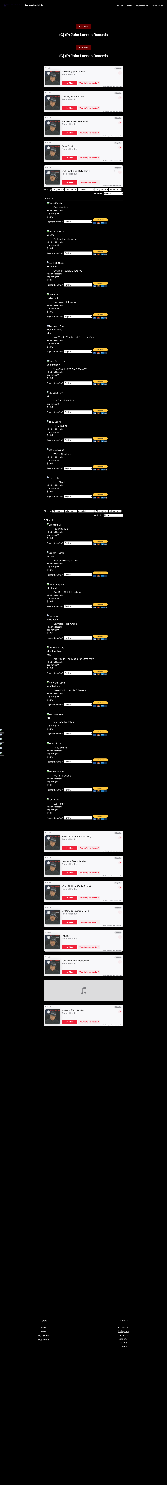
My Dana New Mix (63, 400)
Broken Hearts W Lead (66, 239)
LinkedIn (123, 1335)
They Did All (60, 426)
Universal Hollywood (65, 302)
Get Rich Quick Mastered (67, 270)
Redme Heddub (34, 5)
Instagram (123, 1331)
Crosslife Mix (60, 207)
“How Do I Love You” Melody (70, 368)
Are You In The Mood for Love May (73, 337)
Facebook (123, 1327)
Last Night (59, 482)
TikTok (123, 1342)
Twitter (123, 1346)
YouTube (123, 1339)
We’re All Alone (62, 454)
